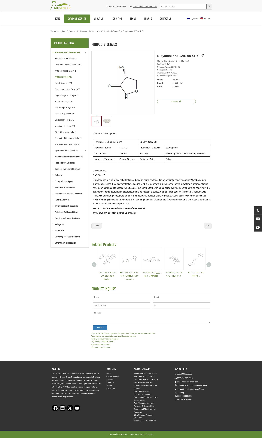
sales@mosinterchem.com (145, 6)
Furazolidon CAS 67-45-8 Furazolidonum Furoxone (129, 275)
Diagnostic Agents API (64, 120)
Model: (160, 79)
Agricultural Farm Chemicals (66, 150)
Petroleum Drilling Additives (66, 212)
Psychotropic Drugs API (65, 107)
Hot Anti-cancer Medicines (66, 58)
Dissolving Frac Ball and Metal (67, 237)
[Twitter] (69, 408)
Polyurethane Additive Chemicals (68, 194)
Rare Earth (59, 230)
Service (109, 385)
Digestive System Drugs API (66, 95)
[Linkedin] (62, 408)
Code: (160, 86)
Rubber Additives (62, 200)
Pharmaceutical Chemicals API (67, 52)
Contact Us (110, 388)
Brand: (160, 83)
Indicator (58, 175)
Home (108, 374)
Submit (100, 327)
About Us (109, 380)
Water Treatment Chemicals (66, 206)
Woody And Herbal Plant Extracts (69, 157)
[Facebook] (55, 408)
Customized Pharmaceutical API (68, 138)
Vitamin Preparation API (65, 114)
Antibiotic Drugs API (63, 77)
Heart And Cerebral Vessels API (68, 65)
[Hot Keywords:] (208, 6)
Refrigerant (59, 224)
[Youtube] (77, 408)
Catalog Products (112, 377)
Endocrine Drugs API (63, 101)
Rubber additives (140, 400)
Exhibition (110, 382)
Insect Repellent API (63, 83)
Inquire (174, 101)
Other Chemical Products (65, 243)
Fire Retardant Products (65, 187)
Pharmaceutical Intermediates (67, 144)
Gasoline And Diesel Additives (67, 218)
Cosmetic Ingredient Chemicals (67, 169)
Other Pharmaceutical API (65, 132)
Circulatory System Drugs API (67, 89)
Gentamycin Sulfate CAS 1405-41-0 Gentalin (107, 275)
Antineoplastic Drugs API (65, 71)
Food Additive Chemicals (65, 163)
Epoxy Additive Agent (64, 181)
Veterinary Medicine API (65, 126)
